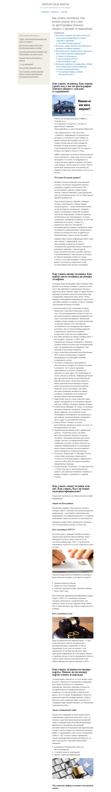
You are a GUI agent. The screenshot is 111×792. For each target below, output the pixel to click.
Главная (45, 11)
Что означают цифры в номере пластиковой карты (70, 73)
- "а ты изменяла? (26, 64)
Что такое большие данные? (69, 43)
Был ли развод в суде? (67, 61)
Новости (55, 11)
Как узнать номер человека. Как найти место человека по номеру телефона (73, 47)
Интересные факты (55, 4)
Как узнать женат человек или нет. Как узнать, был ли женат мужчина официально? (74, 52)
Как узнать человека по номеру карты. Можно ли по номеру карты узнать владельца (74, 65)
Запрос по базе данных (67, 56)
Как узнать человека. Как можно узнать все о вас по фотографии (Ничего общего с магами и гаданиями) (73, 38)
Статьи (64, 11)
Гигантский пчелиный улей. (30, 68)
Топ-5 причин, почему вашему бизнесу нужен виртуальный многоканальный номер (31, 74)
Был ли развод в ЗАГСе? (68, 59)
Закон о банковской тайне (68, 69)
